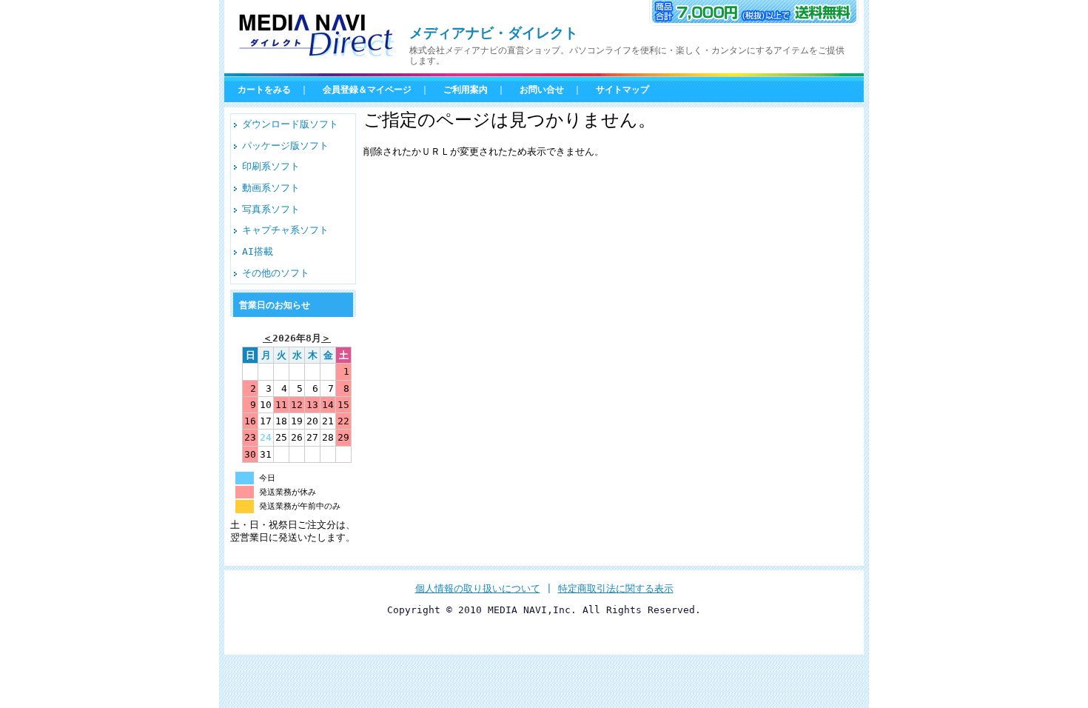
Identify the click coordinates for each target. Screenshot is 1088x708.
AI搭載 (257, 251)
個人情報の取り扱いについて (477, 588)
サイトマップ (622, 89)
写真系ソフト (271, 209)
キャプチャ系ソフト (285, 230)
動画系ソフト (271, 187)
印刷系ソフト (271, 166)
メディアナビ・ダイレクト (493, 32)
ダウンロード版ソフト (290, 124)
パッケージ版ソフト (285, 145)
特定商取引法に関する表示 (616, 588)
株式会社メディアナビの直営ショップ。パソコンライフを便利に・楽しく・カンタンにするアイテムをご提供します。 (626, 55)
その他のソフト (275, 272)
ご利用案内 (465, 89)
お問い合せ (542, 89)
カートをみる (264, 89)
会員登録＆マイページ (367, 89)
